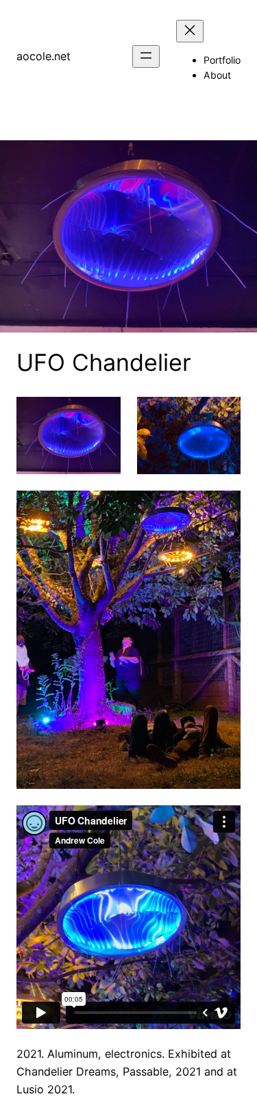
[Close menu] (190, 31)
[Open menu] (146, 56)
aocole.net (43, 56)
